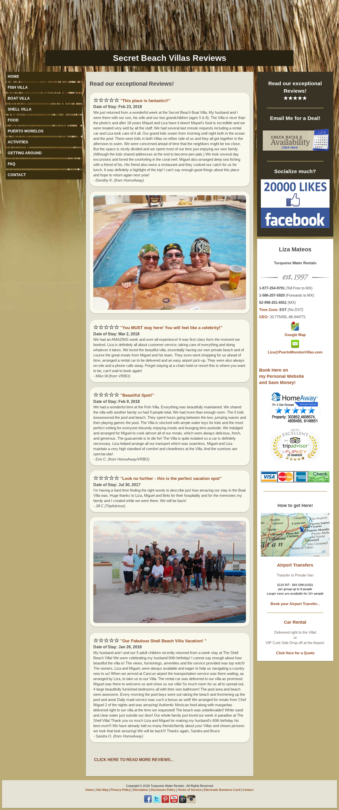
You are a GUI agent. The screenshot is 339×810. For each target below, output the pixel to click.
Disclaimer (140, 790)
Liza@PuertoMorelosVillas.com (295, 352)
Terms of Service (190, 790)
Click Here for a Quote (295, 653)
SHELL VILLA (20, 109)
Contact (248, 790)
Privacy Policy (120, 790)
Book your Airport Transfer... (295, 604)
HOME (13, 76)
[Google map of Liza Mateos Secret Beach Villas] (295, 329)
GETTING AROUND (25, 153)
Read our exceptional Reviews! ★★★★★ (295, 90)
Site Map (102, 790)
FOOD (13, 120)
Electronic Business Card (222, 790)
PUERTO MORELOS (25, 131)
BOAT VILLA (19, 98)
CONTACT (17, 175)
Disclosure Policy (163, 790)
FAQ (11, 164)
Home (89, 790)
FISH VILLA (18, 87)
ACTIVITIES (18, 142)
